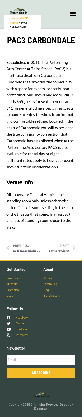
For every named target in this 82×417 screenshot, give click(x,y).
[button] (73, 14)
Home (13, 18)
